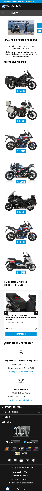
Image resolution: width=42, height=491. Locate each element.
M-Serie (21, 181)
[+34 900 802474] (39, 25)
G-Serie (21, 242)
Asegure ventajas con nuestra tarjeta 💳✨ (19, 1)
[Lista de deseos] (18, 488)
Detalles (21, 334)
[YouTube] (21, 461)
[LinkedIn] (27, 461)
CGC (25, 472)
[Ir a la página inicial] (11, 6)
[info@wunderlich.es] (39, 31)
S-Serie (21, 151)
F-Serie (21, 121)
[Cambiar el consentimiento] (7, 489)
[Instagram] (15, 461)
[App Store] (12, 442)
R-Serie (21, 91)
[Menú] (2, 13)
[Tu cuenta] (23, 488)
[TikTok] (33, 461)
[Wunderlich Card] (21, 431)
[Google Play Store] (30, 442)
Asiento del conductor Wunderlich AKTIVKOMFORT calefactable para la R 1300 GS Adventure (20, 317)
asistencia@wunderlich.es (21, 400)
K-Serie (21, 212)
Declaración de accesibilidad (21, 483)
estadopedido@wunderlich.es (21, 371)
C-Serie (21, 272)
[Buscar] (7, 13)
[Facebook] (9, 461)
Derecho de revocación (19, 479)
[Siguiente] (36, 313)
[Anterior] (6, 313)
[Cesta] (40, 13)
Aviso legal (16, 472)
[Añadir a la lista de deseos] (36, 329)
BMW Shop (14, 13)
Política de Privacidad (19, 475)
